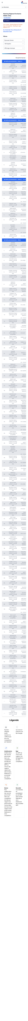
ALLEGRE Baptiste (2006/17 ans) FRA (13, 604)
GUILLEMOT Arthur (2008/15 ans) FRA (13, 152)
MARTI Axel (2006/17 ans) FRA (12, 380)
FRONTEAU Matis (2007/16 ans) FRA (13, 124)
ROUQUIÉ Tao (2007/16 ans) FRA (12, 548)
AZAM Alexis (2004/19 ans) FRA (12, 300)
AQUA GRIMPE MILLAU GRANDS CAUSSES (24, 616)
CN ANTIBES (23, 93)
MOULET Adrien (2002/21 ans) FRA (13, 390)
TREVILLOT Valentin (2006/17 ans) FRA (13, 131)
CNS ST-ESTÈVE (24, 215)
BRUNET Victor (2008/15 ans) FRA (12, 205)
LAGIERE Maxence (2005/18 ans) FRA (12, 165)
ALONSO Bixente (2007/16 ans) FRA (13, 558)
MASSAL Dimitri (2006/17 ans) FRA (13, 627)
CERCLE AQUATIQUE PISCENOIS (24, 713)
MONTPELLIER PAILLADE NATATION (24, 105)
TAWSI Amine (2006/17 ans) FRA (12, 528)
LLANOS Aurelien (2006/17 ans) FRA (13, 443)
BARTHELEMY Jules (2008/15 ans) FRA (13, 157)
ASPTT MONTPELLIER (24, 109)
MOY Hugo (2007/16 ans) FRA (12, 519)
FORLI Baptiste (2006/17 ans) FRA (12, 93)
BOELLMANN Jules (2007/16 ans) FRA (13, 509)
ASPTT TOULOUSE (24, 183)
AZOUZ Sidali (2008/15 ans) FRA (12, 236)
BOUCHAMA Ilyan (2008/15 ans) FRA (13, 578)
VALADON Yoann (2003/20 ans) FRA (13, 489)
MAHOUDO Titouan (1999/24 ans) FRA (13, 100)
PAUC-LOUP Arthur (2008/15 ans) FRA (13, 616)
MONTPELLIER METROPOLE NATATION (24, 88)
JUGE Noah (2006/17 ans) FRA (12, 72)
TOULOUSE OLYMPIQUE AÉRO (24, 632)
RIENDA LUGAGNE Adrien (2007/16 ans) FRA (13, 713)
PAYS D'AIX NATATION (24, 299)
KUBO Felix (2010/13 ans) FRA (12, 691)
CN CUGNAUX (24, 421)
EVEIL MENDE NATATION (24, 661)
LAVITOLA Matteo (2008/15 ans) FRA (13, 136)
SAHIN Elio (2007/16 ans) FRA (12, 573)
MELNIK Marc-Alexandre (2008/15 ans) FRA (12, 593)
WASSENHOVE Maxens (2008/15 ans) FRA (13, 609)
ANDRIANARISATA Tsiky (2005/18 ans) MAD (13, 438)
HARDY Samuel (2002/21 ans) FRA (13, 88)
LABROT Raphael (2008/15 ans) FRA (13, 652)
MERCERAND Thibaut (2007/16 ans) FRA (13, 210)
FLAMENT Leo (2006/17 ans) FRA (12, 110)
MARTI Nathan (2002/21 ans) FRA (12, 338)
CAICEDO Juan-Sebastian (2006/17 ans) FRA (13, 396)
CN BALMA (23, 558)
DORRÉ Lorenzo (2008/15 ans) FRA (13, 563)
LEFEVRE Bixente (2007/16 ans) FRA (13, 193)
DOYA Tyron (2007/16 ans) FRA (12, 170)
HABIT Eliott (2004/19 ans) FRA (12, 504)
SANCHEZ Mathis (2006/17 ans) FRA (13, 523)
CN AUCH (23, 152)
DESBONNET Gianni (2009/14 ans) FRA (13, 642)
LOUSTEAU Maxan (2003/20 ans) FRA (13, 671)
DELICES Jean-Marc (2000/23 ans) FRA (12, 701)
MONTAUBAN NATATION (24, 209)
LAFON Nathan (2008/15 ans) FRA (12, 662)
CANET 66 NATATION (24, 142)
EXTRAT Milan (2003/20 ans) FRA (12, 305)
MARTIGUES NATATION (24, 71)
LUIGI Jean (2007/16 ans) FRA (12, 583)
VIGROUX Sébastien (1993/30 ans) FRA (12, 115)
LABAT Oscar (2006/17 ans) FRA (12, 494)
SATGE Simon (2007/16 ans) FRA (12, 188)
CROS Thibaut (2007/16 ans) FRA (12, 647)
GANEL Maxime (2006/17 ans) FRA (13, 622)
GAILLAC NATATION (24, 188)
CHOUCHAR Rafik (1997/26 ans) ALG (13, 568)
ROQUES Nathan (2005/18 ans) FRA (13, 457)
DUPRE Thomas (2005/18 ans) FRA (13, 499)
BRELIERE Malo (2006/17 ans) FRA (13, 402)
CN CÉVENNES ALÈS (24, 147)
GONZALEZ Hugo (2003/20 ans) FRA (13, 514)
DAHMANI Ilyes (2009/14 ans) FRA (13, 686)
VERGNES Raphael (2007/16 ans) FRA (13, 183)
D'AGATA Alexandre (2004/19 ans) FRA (12, 66)
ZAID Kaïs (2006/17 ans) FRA (12, 147)
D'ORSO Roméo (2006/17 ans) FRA (13, 479)
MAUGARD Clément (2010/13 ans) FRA (13, 696)
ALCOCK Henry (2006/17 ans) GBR (12, 421)
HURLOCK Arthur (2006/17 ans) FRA (13, 667)
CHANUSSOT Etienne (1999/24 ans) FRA (13, 538)
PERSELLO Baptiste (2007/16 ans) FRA (13, 215)
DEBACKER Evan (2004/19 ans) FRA (13, 553)
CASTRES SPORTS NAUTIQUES (24, 321)
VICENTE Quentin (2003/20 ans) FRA (13, 321)
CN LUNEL (23, 76)
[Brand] (24, 2)
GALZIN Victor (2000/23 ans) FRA (12, 707)
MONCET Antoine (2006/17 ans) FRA (13, 599)
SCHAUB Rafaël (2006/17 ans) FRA (13, 81)
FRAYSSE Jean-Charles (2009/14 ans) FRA (13, 657)
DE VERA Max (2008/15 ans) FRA (12, 198)
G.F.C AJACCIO (24, 583)
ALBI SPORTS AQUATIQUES (24, 599)
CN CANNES (23, 219)
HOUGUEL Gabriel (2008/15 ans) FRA (13, 588)
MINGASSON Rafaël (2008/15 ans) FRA (13, 637)
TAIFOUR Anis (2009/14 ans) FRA (12, 681)
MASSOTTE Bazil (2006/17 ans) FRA (13, 142)
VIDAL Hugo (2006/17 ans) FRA (12, 412)
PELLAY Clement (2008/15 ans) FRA (13, 632)
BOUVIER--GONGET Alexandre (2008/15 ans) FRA (12, 227)
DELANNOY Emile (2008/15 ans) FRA (13, 533)
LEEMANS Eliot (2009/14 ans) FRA (12, 676)
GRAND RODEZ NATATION (24, 696)
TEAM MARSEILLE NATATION (24, 514)
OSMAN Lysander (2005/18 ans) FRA (13, 105)
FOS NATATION (24, 175)
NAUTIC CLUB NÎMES (24, 164)
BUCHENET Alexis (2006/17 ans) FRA (13, 543)
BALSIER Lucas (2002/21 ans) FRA (12, 417)
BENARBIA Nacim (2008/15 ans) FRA (13, 175)
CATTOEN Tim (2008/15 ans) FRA (12, 220)
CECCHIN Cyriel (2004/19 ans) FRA (13, 77)
